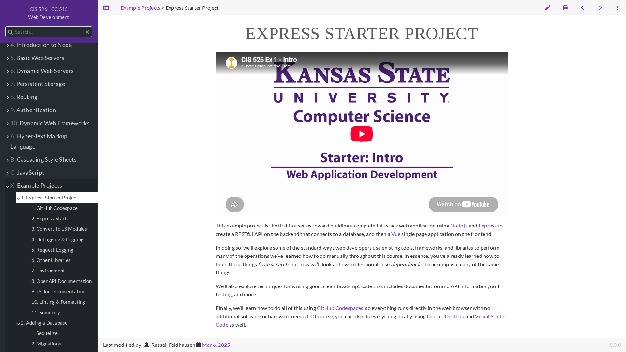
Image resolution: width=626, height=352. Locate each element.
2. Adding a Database (44, 323)
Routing (23, 97)
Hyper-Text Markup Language (38, 141)
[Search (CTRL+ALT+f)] (10, 32)
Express (488, 225)
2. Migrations (46, 343)
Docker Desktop (445, 316)
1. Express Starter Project (49, 197)
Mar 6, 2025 (216, 345)
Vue (395, 234)
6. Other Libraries (51, 260)
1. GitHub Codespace (54, 208)
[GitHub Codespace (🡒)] (599, 8)
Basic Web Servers (37, 57)
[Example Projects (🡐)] (582, 8)
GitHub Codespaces (340, 308)
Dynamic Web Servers (42, 70)
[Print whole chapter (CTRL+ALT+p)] (565, 8)
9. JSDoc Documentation (58, 291)
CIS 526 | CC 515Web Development (48, 13)
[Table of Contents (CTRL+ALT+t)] (106, 8)
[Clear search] (87, 32)
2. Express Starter (51, 218)
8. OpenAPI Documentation (61, 281)
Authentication (33, 110)
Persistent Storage (37, 84)
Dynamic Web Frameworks (50, 123)
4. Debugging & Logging (57, 239)
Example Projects (36, 185)
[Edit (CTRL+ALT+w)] (547, 8)
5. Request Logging (52, 250)
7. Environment (48, 270)
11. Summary (45, 312)
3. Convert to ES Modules (59, 229)
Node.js (459, 225)
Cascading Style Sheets (43, 159)
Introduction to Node (41, 44)
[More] (617, 8)
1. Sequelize (44, 333)
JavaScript (27, 172)
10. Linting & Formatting (58, 302)
